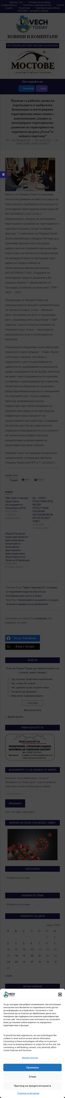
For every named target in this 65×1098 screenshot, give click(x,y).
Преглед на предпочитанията (32, 1085)
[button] (60, 994)
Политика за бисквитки (28, 1093)
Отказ (32, 1076)
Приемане (32, 1067)
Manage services (30, 1058)
